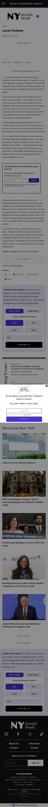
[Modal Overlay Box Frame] (24, 403)
